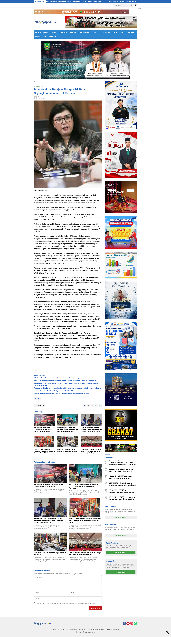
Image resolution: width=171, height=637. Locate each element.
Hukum (115, 32)
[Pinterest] (128, 623)
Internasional (63, 32)
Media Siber (82, 629)
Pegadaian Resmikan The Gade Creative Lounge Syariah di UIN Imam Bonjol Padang (61, 393)
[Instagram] (131, 623)
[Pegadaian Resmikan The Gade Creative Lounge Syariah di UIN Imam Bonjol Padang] (91, 441)
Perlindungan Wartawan (96, 629)
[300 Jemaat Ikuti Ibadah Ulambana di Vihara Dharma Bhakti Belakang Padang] (44, 420)
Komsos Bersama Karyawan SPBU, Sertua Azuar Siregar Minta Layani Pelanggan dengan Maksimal (122, 499)
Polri (94, 32)
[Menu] (35, 5)
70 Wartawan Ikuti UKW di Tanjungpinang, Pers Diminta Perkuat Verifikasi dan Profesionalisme (93, 1)
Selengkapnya (120, 517)
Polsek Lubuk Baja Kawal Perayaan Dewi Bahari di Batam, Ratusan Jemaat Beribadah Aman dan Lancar (67, 388)
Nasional (53, 32)
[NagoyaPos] (46, 22)
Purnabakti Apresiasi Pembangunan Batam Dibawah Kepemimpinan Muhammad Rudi (120, 477)
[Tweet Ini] (88, 405)
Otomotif (131, 32)
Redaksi (40, 97)
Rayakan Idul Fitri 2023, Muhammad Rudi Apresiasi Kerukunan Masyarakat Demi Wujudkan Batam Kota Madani (122, 492)
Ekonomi (106, 32)
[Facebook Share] (84, 405)
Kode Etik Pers (63, 629)
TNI (99, 32)
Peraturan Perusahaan (113, 629)
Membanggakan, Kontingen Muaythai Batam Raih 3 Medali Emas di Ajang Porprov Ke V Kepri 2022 (121, 470)
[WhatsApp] (135, 623)
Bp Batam (73, 32)
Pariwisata (52, 36)
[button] (132, 5)
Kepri (45, 32)
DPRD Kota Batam (84, 32)
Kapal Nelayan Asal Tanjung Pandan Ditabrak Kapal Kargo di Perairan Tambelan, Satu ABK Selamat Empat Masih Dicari (66, 384)
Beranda (38, 32)
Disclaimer (73, 629)
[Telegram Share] (96, 405)
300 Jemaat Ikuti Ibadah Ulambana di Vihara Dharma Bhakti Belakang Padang (59, 378)
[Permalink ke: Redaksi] (35, 97)
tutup (139, 8)
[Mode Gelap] (136, 5)
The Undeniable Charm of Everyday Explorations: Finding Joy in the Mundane (122, 484)
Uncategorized (38, 86)
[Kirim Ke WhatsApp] (100, 405)
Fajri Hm (37, 399)
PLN (45, 36)
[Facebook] (124, 623)
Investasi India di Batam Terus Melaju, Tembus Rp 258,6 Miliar (54, 391)
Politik (123, 32)
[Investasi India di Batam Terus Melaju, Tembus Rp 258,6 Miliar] (67, 441)
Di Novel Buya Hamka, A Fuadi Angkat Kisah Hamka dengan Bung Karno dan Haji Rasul (122, 463)
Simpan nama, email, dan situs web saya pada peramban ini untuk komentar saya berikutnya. (67, 603)
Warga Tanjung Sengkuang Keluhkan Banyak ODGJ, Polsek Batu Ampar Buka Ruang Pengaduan (65, 380)
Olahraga (38, 36)
